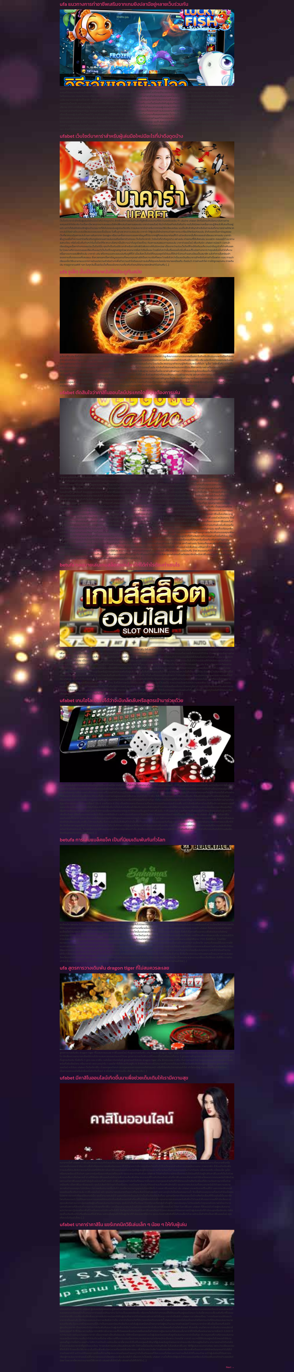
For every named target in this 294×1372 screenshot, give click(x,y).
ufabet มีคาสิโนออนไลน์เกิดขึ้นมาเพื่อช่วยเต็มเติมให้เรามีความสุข (124, 1077)
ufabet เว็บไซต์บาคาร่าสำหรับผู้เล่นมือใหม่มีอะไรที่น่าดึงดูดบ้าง (121, 136)
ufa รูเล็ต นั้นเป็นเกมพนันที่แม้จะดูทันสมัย (101, 271)
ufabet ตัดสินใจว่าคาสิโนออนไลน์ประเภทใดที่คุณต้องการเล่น (120, 392)
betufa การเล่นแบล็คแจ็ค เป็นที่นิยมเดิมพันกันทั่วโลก (112, 839)
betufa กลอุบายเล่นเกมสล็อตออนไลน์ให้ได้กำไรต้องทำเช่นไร (120, 564)
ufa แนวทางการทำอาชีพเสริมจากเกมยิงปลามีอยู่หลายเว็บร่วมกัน (124, 4)
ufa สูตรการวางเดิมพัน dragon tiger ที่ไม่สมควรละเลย (114, 968)
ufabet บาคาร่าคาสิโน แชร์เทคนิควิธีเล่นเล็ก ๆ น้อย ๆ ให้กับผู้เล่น (123, 1224)
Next (230, 1367)
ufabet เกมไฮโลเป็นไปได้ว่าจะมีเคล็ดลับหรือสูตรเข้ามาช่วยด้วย (121, 700)
